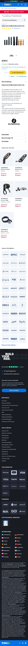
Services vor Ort (5, 407)
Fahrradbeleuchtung (7, 16)
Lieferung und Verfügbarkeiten (9, 449)
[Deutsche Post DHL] (6, 504)
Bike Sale (6, 11)
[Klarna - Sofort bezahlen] (22, 479)
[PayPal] (14, 479)
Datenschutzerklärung (7, 417)
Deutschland (4, 68)
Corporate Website (6, 403)
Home (3, 15)
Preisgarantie (5, 451)
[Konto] (22, 5)
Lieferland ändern (5, 577)
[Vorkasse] (14, 486)
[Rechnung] (6, 472)
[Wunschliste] (18, 5)
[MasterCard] (14, 472)
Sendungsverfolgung (7, 442)
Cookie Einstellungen (6, 419)
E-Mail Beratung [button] (22, 76)
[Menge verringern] (3, 72)
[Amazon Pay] (6, 486)
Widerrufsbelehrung (6, 414)
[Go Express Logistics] (14, 511)
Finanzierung (5, 454)
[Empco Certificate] (6, 523)
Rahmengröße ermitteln (7, 444)
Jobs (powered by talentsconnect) (10, 405)
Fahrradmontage (6, 458)
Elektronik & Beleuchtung (16, 15)
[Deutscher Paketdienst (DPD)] (14, 504)
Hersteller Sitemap (6, 447)
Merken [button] (13, 76)
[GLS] (6, 511)
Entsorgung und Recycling (8, 421)
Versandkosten (5, 437)
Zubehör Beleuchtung (17, 16)
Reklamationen (5, 435)
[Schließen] (24, 19)
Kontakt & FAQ (5, 430)
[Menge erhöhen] (7, 72)
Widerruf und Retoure (7, 433)
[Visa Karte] (22, 472)
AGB (3, 412)
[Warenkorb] (25, 5)
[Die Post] (22, 504)
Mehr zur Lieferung (12, 603)
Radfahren (7, 15)
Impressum (4, 400)
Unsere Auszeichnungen (7, 410)
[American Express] (6, 479)
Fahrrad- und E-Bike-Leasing (8, 456)
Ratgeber (4, 460)
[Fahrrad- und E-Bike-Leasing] (6, 493)
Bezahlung (4, 440)
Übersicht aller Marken (9, 345)
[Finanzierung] (22, 486)
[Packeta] (22, 511)
